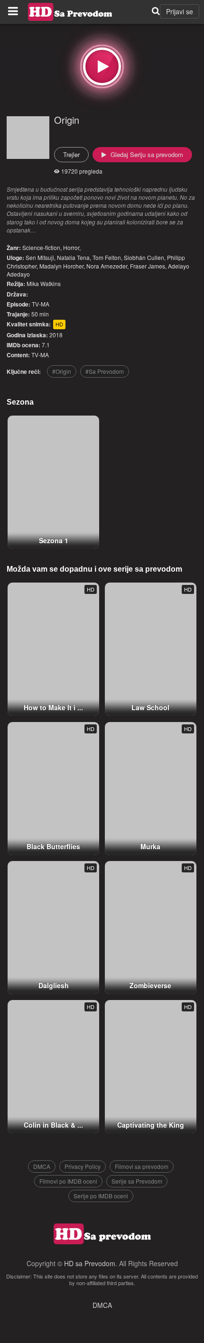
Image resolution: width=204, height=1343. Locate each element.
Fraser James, (148, 266)
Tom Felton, (107, 257)
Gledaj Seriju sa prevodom (146, 154)
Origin (66, 120)
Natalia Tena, (74, 257)
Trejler (71, 154)
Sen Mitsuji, (41, 257)
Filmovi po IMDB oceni (68, 1181)
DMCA (41, 1166)
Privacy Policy (83, 1166)
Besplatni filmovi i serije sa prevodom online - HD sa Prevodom (70, 12)
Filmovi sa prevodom (141, 1166)
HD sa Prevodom (89, 1263)
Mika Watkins (44, 283)
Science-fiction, (42, 247)
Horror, (72, 247)
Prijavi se (179, 11)
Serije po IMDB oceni (101, 1196)
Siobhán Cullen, (145, 257)
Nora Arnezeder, (107, 266)
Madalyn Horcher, (62, 266)
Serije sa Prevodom (136, 1181)
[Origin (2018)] (102, 66)
